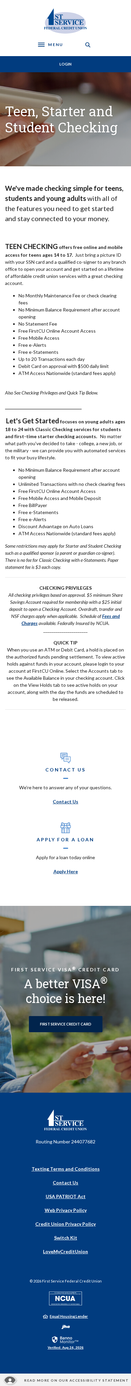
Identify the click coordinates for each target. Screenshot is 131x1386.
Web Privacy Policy (66, 1210)
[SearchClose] (88, 45)
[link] (66, 1342)
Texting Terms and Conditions (66, 1169)
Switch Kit (65, 1238)
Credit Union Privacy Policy (65, 1224)
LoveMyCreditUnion (65, 1251)
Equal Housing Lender (69, 1316)
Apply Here (65, 871)
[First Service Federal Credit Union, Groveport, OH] (65, 21)
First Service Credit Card (65, 1024)
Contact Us (65, 801)
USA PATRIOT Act (66, 1196)
